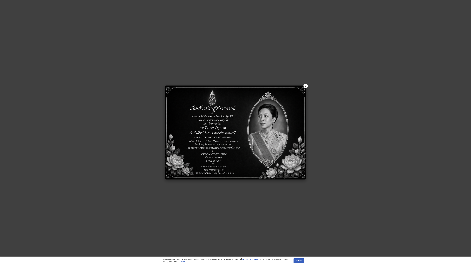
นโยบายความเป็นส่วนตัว (251, 259)
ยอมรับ (298, 260)
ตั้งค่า (183, 262)
